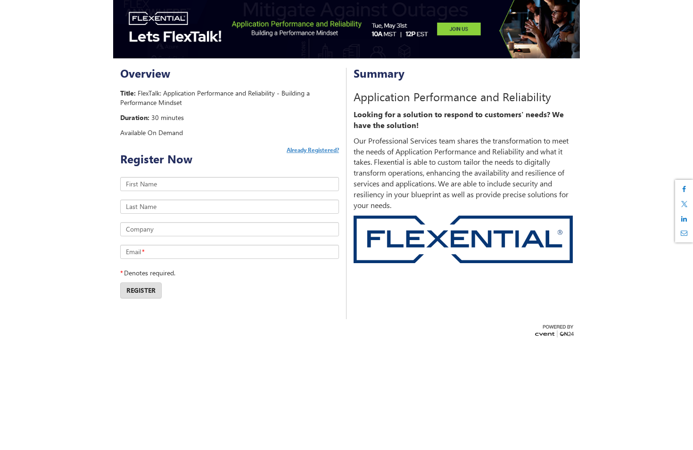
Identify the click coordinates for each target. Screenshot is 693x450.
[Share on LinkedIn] (684, 219)
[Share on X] (684, 204)
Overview (145, 73)
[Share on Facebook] (684, 189)
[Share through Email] (684, 233)
